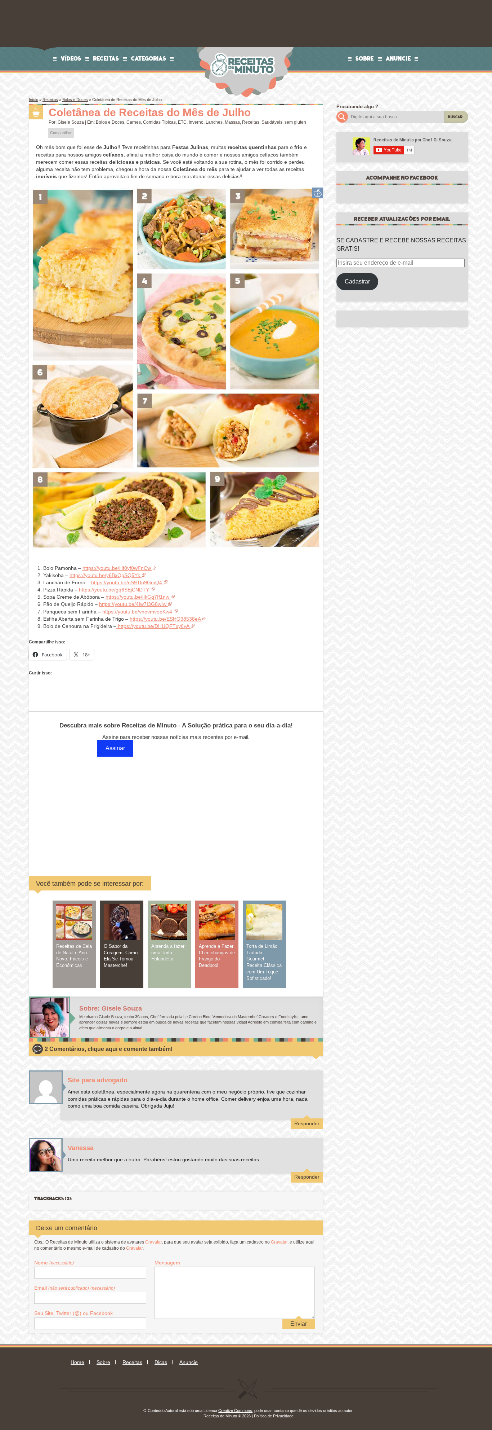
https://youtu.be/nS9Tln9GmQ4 (126, 582)
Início (33, 99)
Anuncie (398, 58)
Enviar (298, 1324)
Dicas (161, 1362)
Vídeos (71, 58)
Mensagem (167, 1263)
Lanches (214, 122)
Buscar (455, 117)
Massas (232, 122)
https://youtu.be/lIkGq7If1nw (137, 597)
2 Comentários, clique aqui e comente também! (109, 1049)
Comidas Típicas (159, 122)
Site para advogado (98, 1080)
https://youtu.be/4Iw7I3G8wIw (132, 604)
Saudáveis (271, 122)
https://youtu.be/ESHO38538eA (165, 619)
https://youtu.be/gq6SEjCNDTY (114, 590)
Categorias (148, 58)
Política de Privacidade (274, 1416)
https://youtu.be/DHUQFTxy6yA (152, 626)
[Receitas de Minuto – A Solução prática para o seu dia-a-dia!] (243, 49)
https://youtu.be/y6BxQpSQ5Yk (105, 575)
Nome (54, 1263)
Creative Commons (235, 1410)
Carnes (133, 122)
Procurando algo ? (357, 106)
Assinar (115, 748)
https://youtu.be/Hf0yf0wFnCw (116, 568)
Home (77, 1362)
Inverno (196, 122)
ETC (182, 122)
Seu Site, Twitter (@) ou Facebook (73, 1313)
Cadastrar (357, 281)
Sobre (364, 58)
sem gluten (295, 122)
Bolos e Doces (75, 99)
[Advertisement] (121, 809)
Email (74, 1288)
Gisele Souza (71, 122)
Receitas (106, 58)
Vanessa (81, 1148)
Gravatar (153, 1242)
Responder (306, 1123)
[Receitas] (36, 112)
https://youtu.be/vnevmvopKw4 (137, 612)
